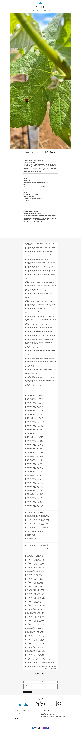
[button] (16, 5)
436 (43, 673)
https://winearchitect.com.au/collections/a (31, 194)
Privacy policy (36, 729)
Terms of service (40, 729)
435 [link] (40, 673)
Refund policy (31, 729)
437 (45, 673)
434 (38, 673)
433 (35, 673)
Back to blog (41, 233)
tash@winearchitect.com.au (19, 713)
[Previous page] (28, 673)
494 (50, 673)
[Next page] (53, 673)
